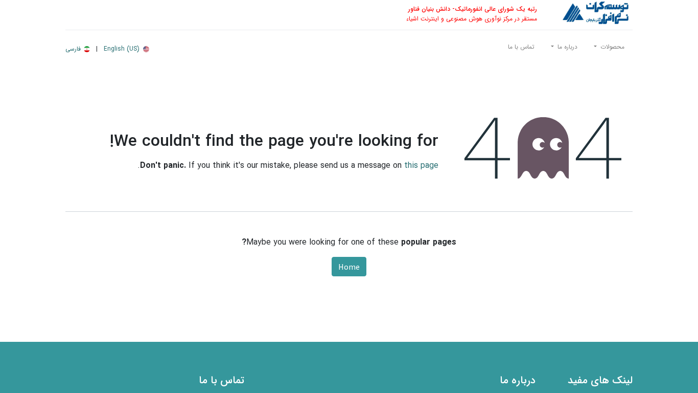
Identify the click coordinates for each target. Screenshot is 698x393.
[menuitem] (521, 49)
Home (349, 266)
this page (421, 165)
